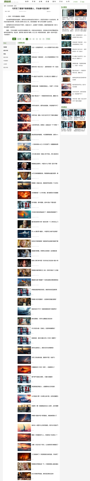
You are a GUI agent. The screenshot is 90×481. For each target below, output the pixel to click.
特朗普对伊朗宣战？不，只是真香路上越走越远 (45, 464)
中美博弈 (6, 60)
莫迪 (5, 54)
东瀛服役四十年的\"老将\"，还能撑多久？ (43, 367)
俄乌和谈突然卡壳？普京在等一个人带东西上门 (45, 222)
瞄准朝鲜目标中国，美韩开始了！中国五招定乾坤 (79, 119)
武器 (47, 1)
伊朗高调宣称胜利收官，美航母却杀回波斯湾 (44, 289)
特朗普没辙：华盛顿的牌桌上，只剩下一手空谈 (67, 19)
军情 (34, 1)
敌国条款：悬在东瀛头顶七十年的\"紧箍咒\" (44, 338)
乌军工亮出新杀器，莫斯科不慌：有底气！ (44, 357)
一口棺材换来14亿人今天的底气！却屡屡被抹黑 (45, 144)
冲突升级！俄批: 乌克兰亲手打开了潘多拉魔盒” (45, 115)
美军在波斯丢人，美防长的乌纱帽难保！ (43, 348)
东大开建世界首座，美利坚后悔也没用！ (43, 473)
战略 (41, 1)
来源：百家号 (7, 11)
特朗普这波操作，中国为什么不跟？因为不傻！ (45, 163)
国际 (54, 1)
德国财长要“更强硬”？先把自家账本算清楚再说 (45, 280)
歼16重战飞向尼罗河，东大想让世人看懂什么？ (45, 76)
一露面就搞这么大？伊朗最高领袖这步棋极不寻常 (79, 131)
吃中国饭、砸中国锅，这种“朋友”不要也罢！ (44, 202)
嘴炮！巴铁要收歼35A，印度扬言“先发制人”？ (45, 435)
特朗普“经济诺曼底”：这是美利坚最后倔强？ (44, 299)
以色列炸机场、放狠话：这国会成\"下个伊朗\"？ (45, 125)
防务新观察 (10, 6)
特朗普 (5, 47)
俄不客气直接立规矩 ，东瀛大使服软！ (43, 377)
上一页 (19, 39)
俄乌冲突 (6, 50)
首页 (5, 6)
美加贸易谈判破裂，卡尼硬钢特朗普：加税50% (45, 134)
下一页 (48, 39)
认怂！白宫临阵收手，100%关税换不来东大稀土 (45, 47)
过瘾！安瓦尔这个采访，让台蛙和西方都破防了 (45, 444)
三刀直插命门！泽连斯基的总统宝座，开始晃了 (45, 454)
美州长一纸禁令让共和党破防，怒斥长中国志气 (45, 425)
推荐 (27, 1)
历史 (61, 1)
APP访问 (75, 1)
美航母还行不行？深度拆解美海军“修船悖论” (44, 309)
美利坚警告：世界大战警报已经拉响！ (42, 318)
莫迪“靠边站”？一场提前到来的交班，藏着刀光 (67, 31)
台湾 (68, 1)
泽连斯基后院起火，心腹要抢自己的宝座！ (44, 386)
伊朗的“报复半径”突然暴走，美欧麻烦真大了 (44, 415)
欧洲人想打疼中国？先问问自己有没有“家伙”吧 (45, 260)
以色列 (5, 64)
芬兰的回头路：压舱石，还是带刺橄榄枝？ (44, 328)
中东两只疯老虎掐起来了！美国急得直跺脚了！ (45, 212)
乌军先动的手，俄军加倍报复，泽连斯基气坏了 (80, 19)
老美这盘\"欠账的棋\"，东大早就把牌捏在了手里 (45, 57)
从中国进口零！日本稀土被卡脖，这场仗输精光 (45, 396)
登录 (83, 1)
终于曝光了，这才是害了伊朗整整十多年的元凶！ (66, 119)
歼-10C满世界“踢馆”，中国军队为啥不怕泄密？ (45, 231)
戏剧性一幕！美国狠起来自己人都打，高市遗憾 (45, 406)
